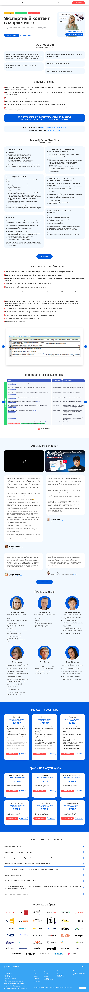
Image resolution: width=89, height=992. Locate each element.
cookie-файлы (52, 987)
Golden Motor (65, 520)
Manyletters (75, 574)
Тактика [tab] (24, 292)
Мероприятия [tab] (78, 292)
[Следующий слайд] (85, 346)
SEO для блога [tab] (64, 292)
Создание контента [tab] (38, 292)
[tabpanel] (44, 311)
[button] (51, 754)
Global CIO (19, 575)
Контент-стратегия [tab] (11, 292)
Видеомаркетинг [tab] (51, 292)
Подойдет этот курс (54, 130)
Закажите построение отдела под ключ (53, 127)
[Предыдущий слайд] (3, 346)
